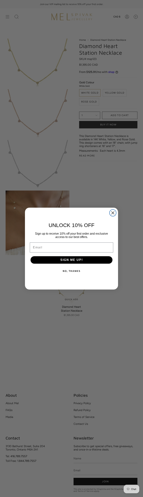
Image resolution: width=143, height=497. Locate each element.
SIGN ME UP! (71, 259)
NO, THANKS (71, 271)
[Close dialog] (112, 213)
